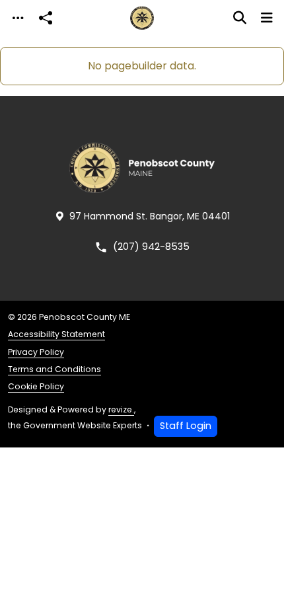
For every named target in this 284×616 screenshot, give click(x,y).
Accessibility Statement (56, 334)
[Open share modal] (45, 18)
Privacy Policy (36, 352)
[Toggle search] (239, 17)
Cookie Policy (36, 386)
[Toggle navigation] (17, 18)
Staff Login (185, 425)
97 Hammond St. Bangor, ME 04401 (149, 216)
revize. (121, 409)
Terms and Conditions (54, 369)
